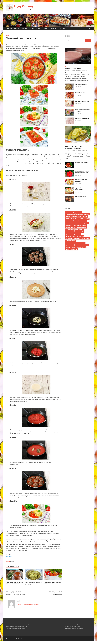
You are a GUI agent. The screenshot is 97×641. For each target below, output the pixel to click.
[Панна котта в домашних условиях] (69, 115)
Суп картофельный (70, 231)
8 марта (67, 212)
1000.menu (9, 556)
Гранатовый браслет (76, 216)
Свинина (68, 227)
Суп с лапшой (80, 236)
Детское (67, 218)
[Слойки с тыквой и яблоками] (69, 185)
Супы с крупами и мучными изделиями (75, 242)
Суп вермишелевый (81, 227)
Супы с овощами (70, 245)
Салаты (31, 28)
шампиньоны (74, 249)
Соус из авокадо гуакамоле (33, 582)
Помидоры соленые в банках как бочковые (82, 171)
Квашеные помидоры (82, 162)
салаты (67, 249)
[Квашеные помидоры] (69, 168)
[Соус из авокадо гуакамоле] (34, 580)
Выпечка (68, 216)
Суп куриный (80, 231)
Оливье (67, 223)
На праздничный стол (71, 220)
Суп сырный (69, 238)
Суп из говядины (70, 229)
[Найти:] (78, 40)
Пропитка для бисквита (82, 118)
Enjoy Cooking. (24, 6)
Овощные (84, 220)
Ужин (76, 245)
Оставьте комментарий (23, 41)
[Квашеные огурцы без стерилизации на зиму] (78, 142)
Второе (16, 28)
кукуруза (86, 245)
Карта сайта (62, 28)
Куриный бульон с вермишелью (81, 188)
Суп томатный (76, 238)
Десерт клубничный (73, 68)
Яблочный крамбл (81, 84)
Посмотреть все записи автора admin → (28, 604)
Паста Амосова (80, 92)
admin (15, 41)
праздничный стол (81, 247)
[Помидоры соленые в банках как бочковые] (69, 176)
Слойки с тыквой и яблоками (81, 180)
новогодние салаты (70, 247)
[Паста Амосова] (69, 98)
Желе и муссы (74, 218)
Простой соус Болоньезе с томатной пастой (52, 583)
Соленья (45, 28)
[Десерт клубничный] (78, 64)
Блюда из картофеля (76, 212)
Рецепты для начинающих (80, 225)
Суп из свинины (79, 229)
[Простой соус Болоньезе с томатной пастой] (53, 580)
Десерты (53, 28)
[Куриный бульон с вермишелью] (69, 193)
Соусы (38, 28)
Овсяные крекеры (80, 196)
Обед (79, 220)
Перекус (73, 223)
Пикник (78, 223)
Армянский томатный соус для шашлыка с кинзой (14, 583)
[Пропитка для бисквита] (69, 123)
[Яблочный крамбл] (69, 89)
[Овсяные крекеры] (69, 202)
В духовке (86, 214)
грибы (80, 245)
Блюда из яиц (79, 214)
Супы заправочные (70, 240)
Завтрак (81, 218)
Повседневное (85, 223)
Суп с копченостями (70, 236)
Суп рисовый (77, 234)
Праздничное (69, 225)
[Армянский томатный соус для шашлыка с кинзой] (14, 580)
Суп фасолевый (85, 238)
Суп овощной (69, 234)
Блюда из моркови (70, 214)
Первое (9, 28)
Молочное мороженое (82, 101)
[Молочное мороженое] (69, 106)
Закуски (24, 28)
